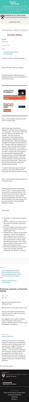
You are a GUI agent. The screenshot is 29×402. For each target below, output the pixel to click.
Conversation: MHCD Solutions (15, 30)
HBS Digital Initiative (8, 6)
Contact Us (14, 397)
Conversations (14, 22)
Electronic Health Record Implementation (11, 53)
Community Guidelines (14, 394)
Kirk (5, 39)
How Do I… (14, 399)
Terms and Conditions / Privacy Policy (14, 392)
